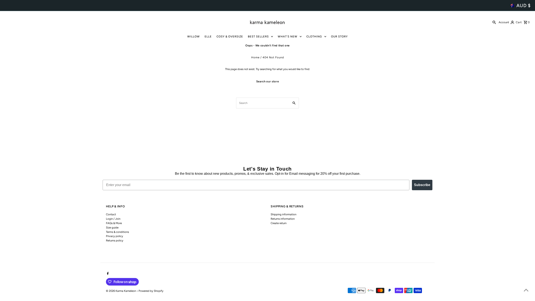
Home (255, 57)
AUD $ (523, 5)
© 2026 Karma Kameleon (121, 290)
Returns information (283, 218)
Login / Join (113, 218)
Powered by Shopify (151, 290)
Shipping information (283, 214)
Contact (111, 214)
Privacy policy (114, 236)
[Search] (494, 22)
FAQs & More (114, 223)
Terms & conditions (117, 231)
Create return (279, 223)
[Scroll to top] (526, 290)
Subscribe (422, 185)
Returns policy (114, 240)
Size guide (112, 227)
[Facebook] (107, 274)
